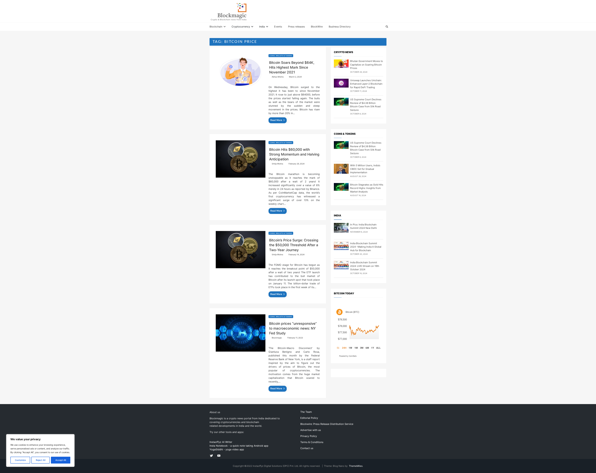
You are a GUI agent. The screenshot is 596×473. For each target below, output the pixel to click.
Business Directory (340, 26)
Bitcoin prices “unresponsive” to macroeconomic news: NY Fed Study (293, 328)
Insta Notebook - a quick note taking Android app (239, 445)
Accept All (60, 460)
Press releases (296, 26)
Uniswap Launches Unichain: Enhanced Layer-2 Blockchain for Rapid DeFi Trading (366, 84)
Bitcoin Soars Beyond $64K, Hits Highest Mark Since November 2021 (291, 67)
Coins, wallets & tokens (281, 56)
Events (278, 26)
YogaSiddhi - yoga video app (227, 449)
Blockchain (216, 26)
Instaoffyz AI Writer (221, 442)
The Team (306, 411)
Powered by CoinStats (348, 356)
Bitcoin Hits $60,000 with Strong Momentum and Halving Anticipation (294, 154)
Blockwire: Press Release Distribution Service (326, 423)
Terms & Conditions (311, 442)
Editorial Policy (309, 417)
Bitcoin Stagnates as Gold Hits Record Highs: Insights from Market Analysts (366, 188)
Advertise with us (310, 430)
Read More (276, 120)
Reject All (40, 460)
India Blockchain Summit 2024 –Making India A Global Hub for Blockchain (365, 247)
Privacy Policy (308, 436)
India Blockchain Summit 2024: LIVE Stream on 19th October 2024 (364, 266)
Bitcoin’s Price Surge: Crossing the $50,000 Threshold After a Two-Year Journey (293, 245)
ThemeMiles (356, 465)
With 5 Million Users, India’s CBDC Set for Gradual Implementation (365, 169)
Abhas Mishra (278, 77)
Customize (20, 460)
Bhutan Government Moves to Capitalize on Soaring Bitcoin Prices (366, 65)
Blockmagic (277, 338)
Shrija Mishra (277, 164)
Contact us (306, 448)
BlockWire (317, 26)
